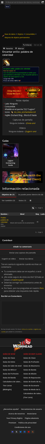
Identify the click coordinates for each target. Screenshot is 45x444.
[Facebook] (24, 432)
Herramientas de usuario (31, 409)
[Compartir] (42, 2)
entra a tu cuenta (27, 329)
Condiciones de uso (23, 427)
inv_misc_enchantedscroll (25, 112)
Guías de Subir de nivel (12, 366)
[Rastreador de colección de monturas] (22, 177)
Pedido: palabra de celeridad (5, 220)
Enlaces (28, 45)
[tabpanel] (22, 220)
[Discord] (12, 432)
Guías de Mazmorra (31, 366)
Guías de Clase (9, 358)
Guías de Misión (29, 374)
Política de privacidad (27, 423)
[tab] (8, 195)
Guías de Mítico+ (10, 370)
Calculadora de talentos (12, 381)
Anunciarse (31, 414)
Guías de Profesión (11, 374)
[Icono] (6, 62)
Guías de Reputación (31, 378)
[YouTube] (28, 432)
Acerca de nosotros (17, 414)
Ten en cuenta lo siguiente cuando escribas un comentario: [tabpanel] (22, 298)
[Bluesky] (20, 432)
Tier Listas (7, 385)
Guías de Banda (9, 378)
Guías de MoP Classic (32, 354)
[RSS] (32, 432)
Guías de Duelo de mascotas (33, 381)
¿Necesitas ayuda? (11, 409)
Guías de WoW (9, 354)
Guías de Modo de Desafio (33, 389)
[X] (16, 432)
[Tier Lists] (27, 397)
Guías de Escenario (31, 385)
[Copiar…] (33, 208)
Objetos (20, 34)
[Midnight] (7, 389)
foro (42, 288)
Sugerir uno (31, 131)
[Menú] (2, 2)
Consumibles (30, 34)
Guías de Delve (9, 362)
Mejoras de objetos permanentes (17, 37)
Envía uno (31, 123)
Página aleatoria (32, 418)
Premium (12, 423)
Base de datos (10, 34)
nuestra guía (17, 280)
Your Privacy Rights (14, 418)
